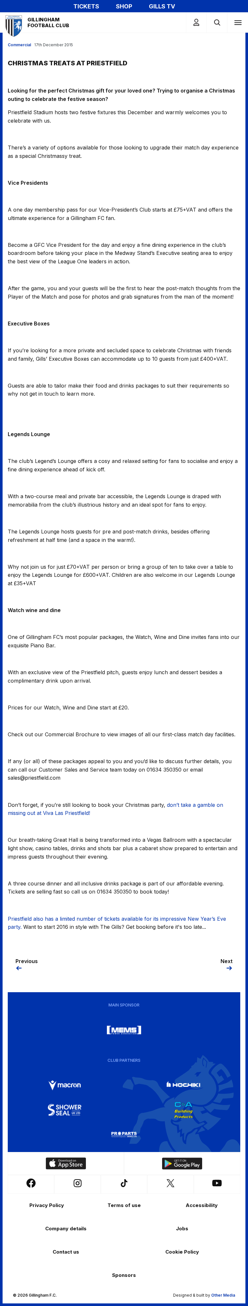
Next (226, 961)
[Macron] (65, 1085)
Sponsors (124, 1275)
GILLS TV (162, 6)
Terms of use (124, 1205)
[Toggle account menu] (196, 22)
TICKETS (86, 6)
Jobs (182, 1228)
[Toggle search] (217, 22)
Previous (27, 961)
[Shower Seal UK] (65, 1110)
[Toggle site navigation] (237, 22)
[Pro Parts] (124, 1134)
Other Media (223, 1295)
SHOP (124, 6)
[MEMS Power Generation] (124, 1030)
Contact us (66, 1252)
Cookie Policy (182, 1252)
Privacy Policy (46, 1205)
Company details (66, 1228)
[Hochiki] (183, 1085)
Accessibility (202, 1205)
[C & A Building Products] (183, 1110)
